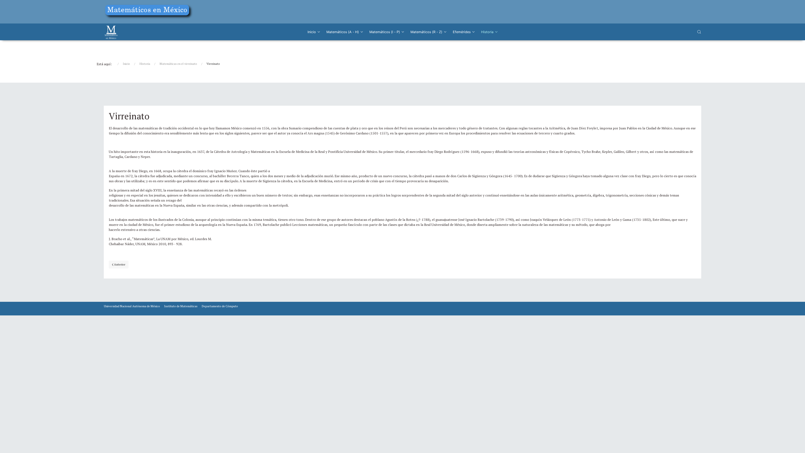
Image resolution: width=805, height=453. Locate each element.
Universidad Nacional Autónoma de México (132, 306)
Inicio (312, 32)
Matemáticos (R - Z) (426, 32)
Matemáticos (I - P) (384, 32)
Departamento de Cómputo (220, 306)
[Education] (149, 11)
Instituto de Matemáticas (180, 306)
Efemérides (462, 32)
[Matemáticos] (111, 31)
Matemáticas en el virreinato (178, 64)
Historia (487, 32)
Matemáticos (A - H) (342, 32)
